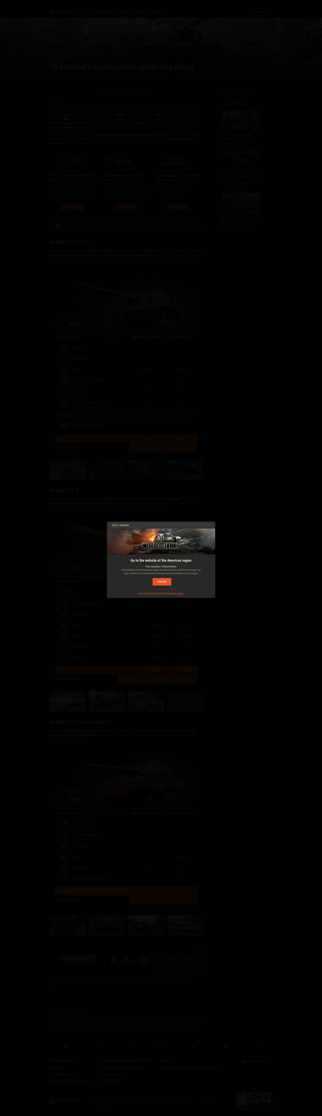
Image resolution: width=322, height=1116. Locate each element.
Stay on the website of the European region (161, 593)
